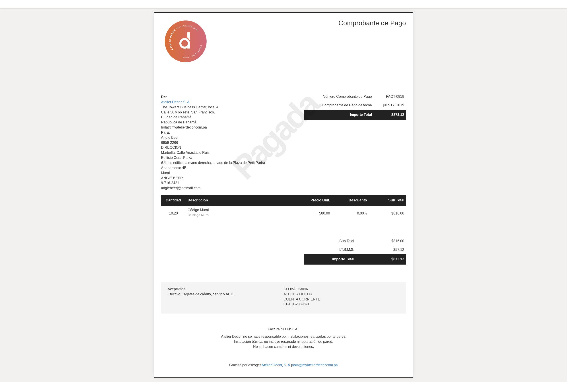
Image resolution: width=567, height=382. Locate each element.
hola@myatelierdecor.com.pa (315, 365)
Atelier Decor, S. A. (175, 102)
